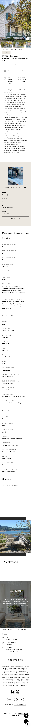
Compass (12, 666)
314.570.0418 (9, 644)
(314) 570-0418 (6, 201)
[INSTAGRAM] (8, 699)
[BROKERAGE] (22, 699)
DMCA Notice (15, 716)
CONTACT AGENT (15, 218)
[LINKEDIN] (13, 699)
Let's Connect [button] (15, 617)
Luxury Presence (20, 705)
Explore (15, 571)
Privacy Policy (23, 713)
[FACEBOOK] (17, 699)
